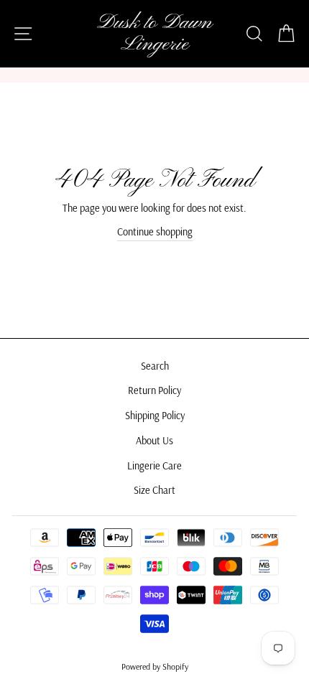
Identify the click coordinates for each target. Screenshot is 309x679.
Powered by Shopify (154, 666)
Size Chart (154, 490)
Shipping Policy (155, 415)
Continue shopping (155, 231)
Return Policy (154, 390)
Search (155, 366)
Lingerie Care (154, 465)
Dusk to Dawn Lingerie (154, 33)
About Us (154, 440)
